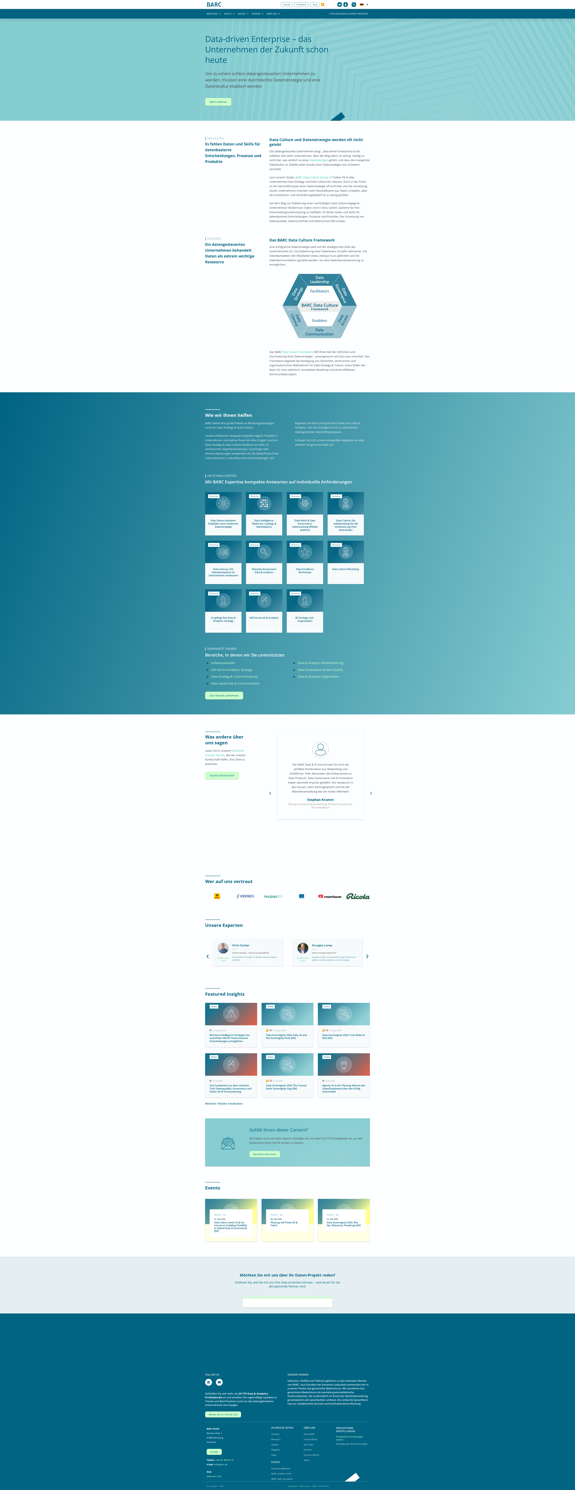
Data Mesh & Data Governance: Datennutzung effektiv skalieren (305, 525)
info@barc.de (221, 1464)
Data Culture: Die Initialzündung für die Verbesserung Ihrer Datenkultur (345, 525)
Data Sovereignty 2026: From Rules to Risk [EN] (343, 1036)
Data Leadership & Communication (235, 683)
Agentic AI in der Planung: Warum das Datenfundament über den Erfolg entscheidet (343, 1088)
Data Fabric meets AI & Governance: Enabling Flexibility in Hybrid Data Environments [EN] (230, 1227)
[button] (354, 4)
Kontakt (323, 444)
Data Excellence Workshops (305, 570)
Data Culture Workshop (345, 569)
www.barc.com (214, 1476)
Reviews (256, 13)
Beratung (212, 13)
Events (228, 13)
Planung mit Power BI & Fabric (284, 1224)
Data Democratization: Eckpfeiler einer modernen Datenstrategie (223, 523)
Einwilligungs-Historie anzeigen (352, 1443)
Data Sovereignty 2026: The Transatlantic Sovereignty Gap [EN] (286, 1087)
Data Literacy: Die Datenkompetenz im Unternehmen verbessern (223, 572)
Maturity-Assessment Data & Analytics (264, 570)
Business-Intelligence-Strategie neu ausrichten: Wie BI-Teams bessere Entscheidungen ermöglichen (229, 1038)
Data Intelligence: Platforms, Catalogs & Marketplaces (264, 523)
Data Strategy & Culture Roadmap (234, 676)
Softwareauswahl (223, 663)
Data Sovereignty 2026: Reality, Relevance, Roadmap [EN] (344, 1224)
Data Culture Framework (297, 352)
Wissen (242, 13)
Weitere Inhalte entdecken (224, 1103)
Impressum (292, 1486)
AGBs (314, 1486)
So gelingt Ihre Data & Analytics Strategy (223, 619)
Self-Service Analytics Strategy (231, 670)
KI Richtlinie (324, 1486)
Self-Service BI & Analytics (264, 617)
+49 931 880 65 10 (224, 1460)
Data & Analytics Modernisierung (320, 663)
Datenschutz (304, 1486)
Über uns (272, 13)
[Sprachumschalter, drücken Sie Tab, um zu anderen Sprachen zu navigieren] (364, 4)
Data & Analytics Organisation (318, 676)
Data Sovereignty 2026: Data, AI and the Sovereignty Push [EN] (286, 1036)
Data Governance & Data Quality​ (320, 670)
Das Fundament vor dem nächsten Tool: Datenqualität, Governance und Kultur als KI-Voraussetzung (231, 1088)
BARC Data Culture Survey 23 (314, 177)
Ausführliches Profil (223, 959)
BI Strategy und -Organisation (304, 619)
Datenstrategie (319, 160)
